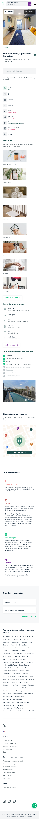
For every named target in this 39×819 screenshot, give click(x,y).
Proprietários (7, 775)
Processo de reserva (10, 787)
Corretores (6, 778)
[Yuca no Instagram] (9, 801)
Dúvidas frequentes (9, 743)
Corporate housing (9, 764)
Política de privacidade (10, 746)
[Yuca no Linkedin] (14, 801)
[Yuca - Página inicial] (3, 3)
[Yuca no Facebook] (4, 801)
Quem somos (7, 740)
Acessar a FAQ (27, 616)
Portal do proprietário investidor (13, 761)
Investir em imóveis (9, 767)
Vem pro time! (7, 749)
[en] (19, 731)
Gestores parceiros (9, 772)
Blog (4, 752)
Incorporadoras (8, 769)
